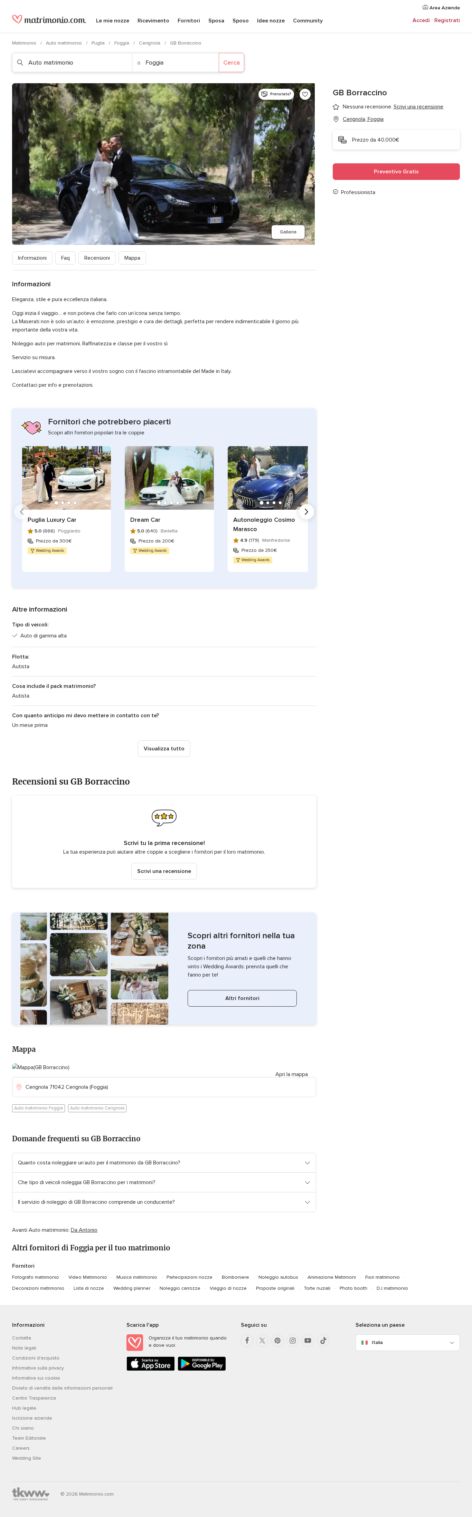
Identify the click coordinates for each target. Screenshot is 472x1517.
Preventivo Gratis (396, 171)
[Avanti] (306, 511)
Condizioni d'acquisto (35, 1358)
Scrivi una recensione (164, 871)
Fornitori (189, 20)
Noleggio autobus (278, 1277)
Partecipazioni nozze (190, 1277)
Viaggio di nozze (228, 1288)
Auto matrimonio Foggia (38, 1108)
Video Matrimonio (87, 1277)
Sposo (241, 20)
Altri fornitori (242, 998)
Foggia (122, 43)
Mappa (132, 258)
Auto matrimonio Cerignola (97, 1108)
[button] (164, 842)
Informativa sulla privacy (38, 1368)
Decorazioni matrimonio (38, 1288)
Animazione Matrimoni (332, 1277)
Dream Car (145, 520)
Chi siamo (23, 1428)
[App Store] (150, 1369)
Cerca (231, 62)
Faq (65, 258)
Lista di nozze (89, 1288)
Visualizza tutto (164, 748)
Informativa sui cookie (36, 1378)
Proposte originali (275, 1288)
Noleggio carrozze (180, 1288)
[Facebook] (247, 1340)
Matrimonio (25, 43)
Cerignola (150, 43)
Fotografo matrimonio (35, 1277)
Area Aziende (444, 8)
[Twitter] (262, 1340)
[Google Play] (202, 1369)
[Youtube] (308, 1340)
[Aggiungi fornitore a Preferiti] (305, 94)
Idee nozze (271, 20)
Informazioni (32, 258)
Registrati (447, 20)
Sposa (216, 20)
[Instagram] (292, 1340)
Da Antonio (84, 1230)
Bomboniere (235, 1277)
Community (308, 20)
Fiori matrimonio (382, 1277)
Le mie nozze (112, 20)
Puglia (99, 43)
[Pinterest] (277, 1340)
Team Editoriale (29, 1438)
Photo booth (353, 1288)
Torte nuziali (317, 1288)
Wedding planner (131, 1288)
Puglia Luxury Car (52, 520)
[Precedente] (21, 511)
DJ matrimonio (392, 1288)
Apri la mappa (291, 1074)
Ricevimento (153, 20)
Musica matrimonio (136, 1277)
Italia (377, 1342)
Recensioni (97, 258)
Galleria (288, 232)
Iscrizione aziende (32, 1418)
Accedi (421, 20)
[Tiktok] (323, 1340)
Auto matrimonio (64, 43)
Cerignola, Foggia (363, 119)
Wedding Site (26, 1458)
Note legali (24, 1348)
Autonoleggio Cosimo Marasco (264, 524)
